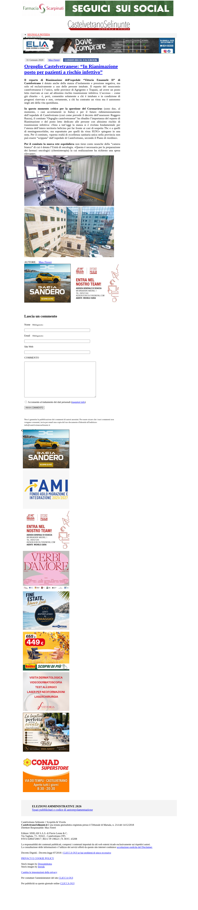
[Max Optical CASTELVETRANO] (46, 629)
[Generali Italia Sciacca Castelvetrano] (95, 301)
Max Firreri (54, 60)
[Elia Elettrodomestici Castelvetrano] (99, 52)
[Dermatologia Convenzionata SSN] (46, 710)
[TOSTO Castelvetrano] (46, 751)
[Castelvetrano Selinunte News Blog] (99, 29)
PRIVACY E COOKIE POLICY (37, 858)
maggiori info (78, 402)
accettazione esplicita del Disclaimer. (135, 847)
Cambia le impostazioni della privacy (39, 872)
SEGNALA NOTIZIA (38, 34)
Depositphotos (45, 864)
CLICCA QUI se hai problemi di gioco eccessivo (87, 852)
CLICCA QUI (66, 878)
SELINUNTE (34, 37)
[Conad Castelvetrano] (46, 791)
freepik (41, 866)
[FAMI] (46, 508)
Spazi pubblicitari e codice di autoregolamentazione (62, 809)
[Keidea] (46, 669)
